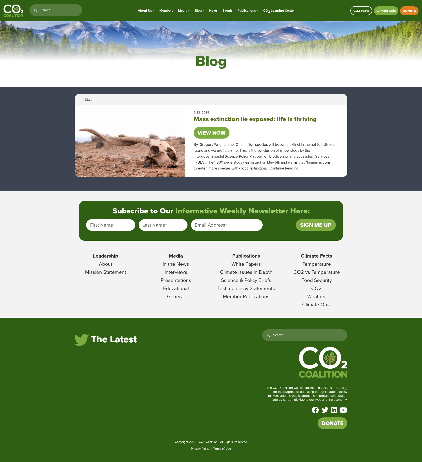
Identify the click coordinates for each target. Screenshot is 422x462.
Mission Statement (105, 272)
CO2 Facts (361, 10)
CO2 (316, 288)
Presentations (176, 280)
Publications (246, 10)
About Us (145, 10)
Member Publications (246, 296)
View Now (211, 133)
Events (227, 10)
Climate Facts (316, 256)
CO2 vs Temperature (316, 272)
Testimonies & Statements (246, 288)
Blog (198, 10)
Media (182, 10)
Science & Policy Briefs (246, 280)
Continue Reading (283, 168)
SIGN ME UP (315, 225)
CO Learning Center (279, 10)
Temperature (316, 264)
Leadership (105, 256)
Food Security (316, 280)
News (213, 10)
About (105, 264)
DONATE (409, 10)
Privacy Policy (200, 448)
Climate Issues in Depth (246, 272)
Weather (316, 296)
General (176, 296)
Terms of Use (222, 448)
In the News (176, 264)
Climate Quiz (386, 10)
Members (166, 10)
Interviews (176, 272)
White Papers (246, 264)
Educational (176, 288)
